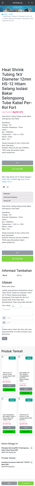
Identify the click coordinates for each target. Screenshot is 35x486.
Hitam (4, 182)
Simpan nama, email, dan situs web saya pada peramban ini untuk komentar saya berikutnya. (17, 331)
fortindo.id (17, 3)
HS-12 (9, 182)
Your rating (6, 305)
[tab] (17, 193)
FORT (11, 14)
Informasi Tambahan (10, 197)
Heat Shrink (25, 179)
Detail (9, 385)
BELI (17, 163)
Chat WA (18, 169)
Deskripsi (7, 193)
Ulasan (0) (7, 201)
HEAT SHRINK (12, 179)
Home (5, 14)
